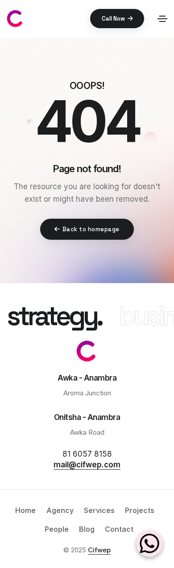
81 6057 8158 (87, 454)
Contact (119, 529)
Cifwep (99, 550)
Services (99, 510)
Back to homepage (91, 229)
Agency (60, 510)
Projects (139, 510)
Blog (87, 529)
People (57, 529)
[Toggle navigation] (162, 19)
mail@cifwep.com (87, 464)
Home (25, 510)
